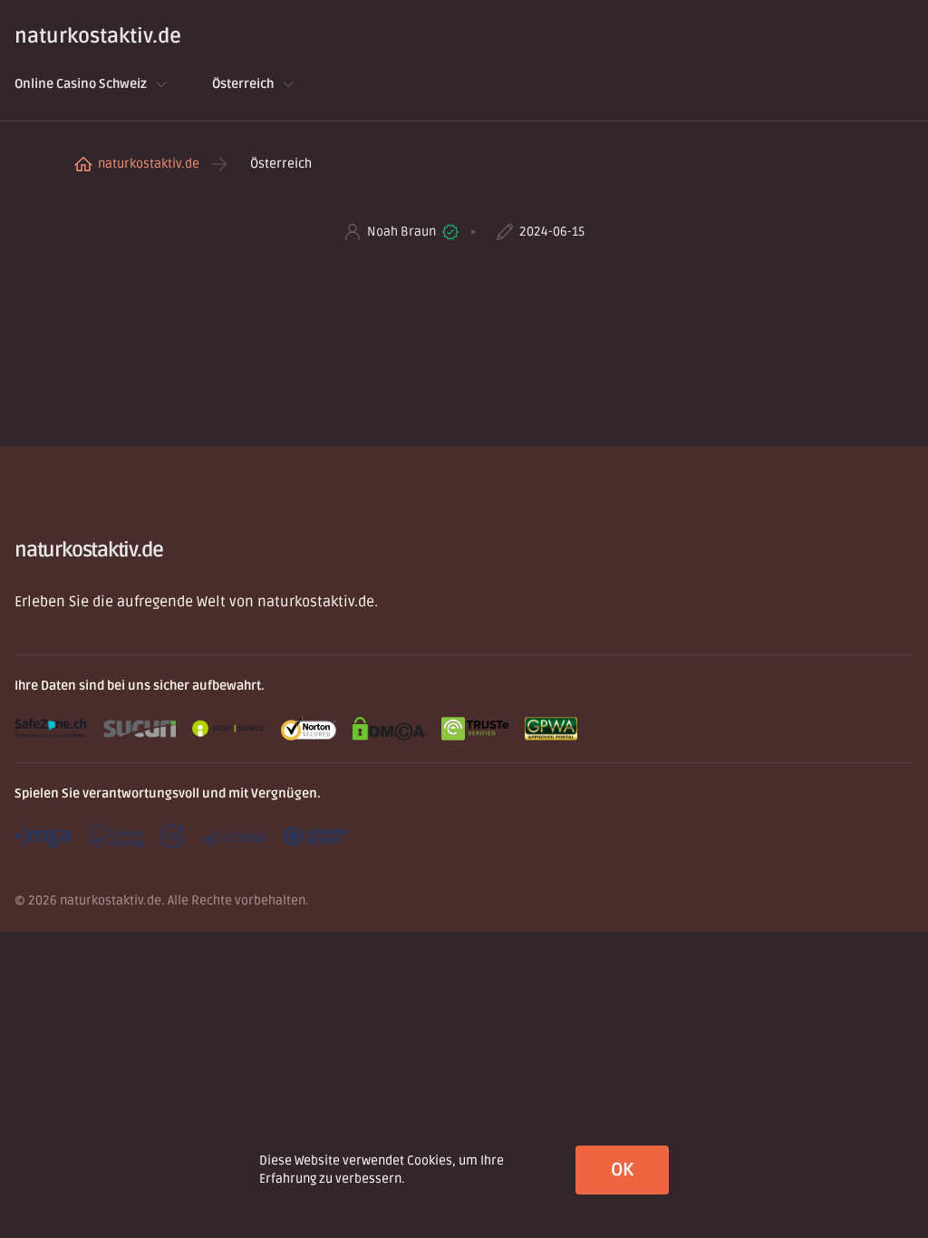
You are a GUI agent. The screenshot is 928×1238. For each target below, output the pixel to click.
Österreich (243, 84)
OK (622, 1170)
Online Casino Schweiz (80, 84)
